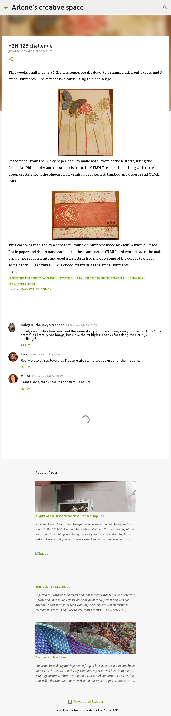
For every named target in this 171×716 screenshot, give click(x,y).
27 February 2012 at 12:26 (47, 376)
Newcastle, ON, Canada (35, 289)
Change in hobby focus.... (52, 657)
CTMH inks (136, 278)
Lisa (24, 354)
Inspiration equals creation (53, 586)
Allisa (25, 376)
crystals (66, 278)
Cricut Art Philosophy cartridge (32, 278)
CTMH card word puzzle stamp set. (101, 278)
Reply (25, 345)
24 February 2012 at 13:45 (44, 354)
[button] (10, 59)
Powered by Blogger (88, 701)
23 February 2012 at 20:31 (81, 325)
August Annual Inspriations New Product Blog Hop (69, 516)
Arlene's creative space (48, 7)
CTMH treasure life (23, 284)
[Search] (89, 7)
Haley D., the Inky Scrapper (42, 325)
